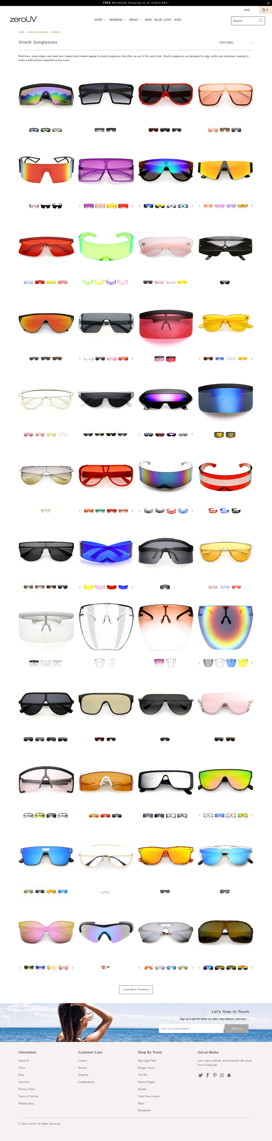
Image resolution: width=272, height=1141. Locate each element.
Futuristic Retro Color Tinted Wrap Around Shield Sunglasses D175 (106, 246)
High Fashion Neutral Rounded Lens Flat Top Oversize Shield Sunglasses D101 (166, 94)
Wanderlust (144, 1110)
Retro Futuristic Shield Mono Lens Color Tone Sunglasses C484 (46, 399)
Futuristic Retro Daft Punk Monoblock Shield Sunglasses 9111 (225, 475)
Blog (21, 1074)
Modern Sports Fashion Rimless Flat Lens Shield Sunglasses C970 (46, 856)
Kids (177, 19)
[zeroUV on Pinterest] (215, 1075)
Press (22, 1067)
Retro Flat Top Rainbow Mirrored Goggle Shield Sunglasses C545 (46, 94)
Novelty (142, 1089)
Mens (134, 19)
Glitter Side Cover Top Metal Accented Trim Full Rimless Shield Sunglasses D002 (166, 703)
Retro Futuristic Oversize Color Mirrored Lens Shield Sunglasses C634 (106, 323)
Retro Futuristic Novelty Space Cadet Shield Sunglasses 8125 (166, 399)
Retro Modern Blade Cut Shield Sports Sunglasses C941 (46, 246)
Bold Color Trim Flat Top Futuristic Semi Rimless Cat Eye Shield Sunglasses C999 (106, 399)
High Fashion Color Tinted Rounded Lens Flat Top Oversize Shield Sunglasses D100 (106, 475)
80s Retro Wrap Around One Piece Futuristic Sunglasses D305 (46, 170)
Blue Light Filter (147, 1060)
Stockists (24, 1082)
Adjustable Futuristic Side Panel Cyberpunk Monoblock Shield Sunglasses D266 (166, 551)
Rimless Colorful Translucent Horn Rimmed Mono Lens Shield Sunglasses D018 (225, 323)
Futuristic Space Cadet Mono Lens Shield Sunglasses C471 (106, 551)
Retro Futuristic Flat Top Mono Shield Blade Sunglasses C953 (46, 323)
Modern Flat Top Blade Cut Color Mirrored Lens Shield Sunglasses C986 (225, 170)
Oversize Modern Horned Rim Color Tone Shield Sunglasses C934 (166, 856)
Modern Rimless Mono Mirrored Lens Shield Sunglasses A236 (166, 932)
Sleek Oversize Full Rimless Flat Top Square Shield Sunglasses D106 (225, 94)
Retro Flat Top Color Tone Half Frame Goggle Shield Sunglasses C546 (106, 780)
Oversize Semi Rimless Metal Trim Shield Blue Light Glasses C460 (106, 856)
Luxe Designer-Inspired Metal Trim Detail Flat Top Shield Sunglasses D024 (46, 551)
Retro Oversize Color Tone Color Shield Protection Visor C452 (166, 323)
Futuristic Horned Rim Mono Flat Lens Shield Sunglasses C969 (225, 856)
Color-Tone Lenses (148, 1096)
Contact (82, 1060)
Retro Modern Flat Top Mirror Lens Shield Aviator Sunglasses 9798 (166, 170)
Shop (99, 19)
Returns (82, 1067)
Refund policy (26, 1103)
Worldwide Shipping (122, 2)
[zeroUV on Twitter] (201, 1075)
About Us (24, 1060)
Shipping (83, 1074)
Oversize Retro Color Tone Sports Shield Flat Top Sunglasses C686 (46, 780)
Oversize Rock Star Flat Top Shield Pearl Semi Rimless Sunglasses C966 (225, 703)
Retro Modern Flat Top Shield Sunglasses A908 (225, 551)
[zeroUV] (24, 19)
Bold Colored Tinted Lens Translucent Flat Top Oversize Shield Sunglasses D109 (106, 170)
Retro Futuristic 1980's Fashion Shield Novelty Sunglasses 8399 (225, 247)
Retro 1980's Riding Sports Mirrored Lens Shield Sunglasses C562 (225, 932)
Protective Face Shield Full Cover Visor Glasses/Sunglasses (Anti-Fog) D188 (106, 627)
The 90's (143, 1074)
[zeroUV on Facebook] (208, 1075)
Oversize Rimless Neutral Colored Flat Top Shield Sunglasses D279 (106, 94)
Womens (117, 19)
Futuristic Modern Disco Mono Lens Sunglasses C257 (166, 246)
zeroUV (32, 1123)
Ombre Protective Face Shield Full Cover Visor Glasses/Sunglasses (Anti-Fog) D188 (166, 627)
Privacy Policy (27, 1089)
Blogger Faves (146, 1067)
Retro (141, 1103)
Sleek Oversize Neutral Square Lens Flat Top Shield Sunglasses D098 (106, 703)
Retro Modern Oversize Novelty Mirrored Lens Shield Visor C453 (225, 399)
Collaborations (86, 1082)
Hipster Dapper (146, 1082)
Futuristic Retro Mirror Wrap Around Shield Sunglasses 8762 (166, 475)
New (148, 19)
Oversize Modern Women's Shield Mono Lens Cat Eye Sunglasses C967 (46, 932)
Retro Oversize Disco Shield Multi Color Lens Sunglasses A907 (46, 475)
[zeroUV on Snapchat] (229, 1075)
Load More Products (136, 989)
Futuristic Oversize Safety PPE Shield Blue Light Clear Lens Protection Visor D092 (46, 627)
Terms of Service (28, 1096)
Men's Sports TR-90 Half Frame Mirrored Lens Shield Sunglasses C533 (106, 932)
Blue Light (163, 19)
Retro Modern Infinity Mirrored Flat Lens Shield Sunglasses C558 (225, 780)
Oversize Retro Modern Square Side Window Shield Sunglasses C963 (166, 780)
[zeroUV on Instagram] (222, 1075)
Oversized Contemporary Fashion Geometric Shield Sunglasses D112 (46, 703)
